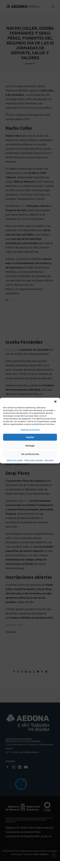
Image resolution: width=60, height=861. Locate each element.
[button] (55, 401)
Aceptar (30, 437)
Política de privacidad (33, 460)
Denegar (30, 445)
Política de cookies (15, 460)
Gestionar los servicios (30, 429)
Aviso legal (49, 460)
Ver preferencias (30, 454)
